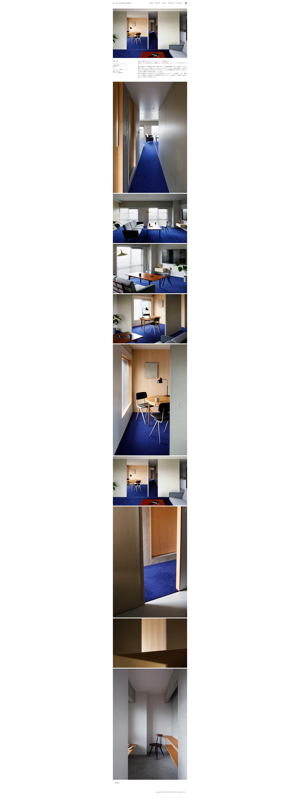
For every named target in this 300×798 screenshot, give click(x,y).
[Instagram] (186, 3)
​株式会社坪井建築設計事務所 (122, 3)
